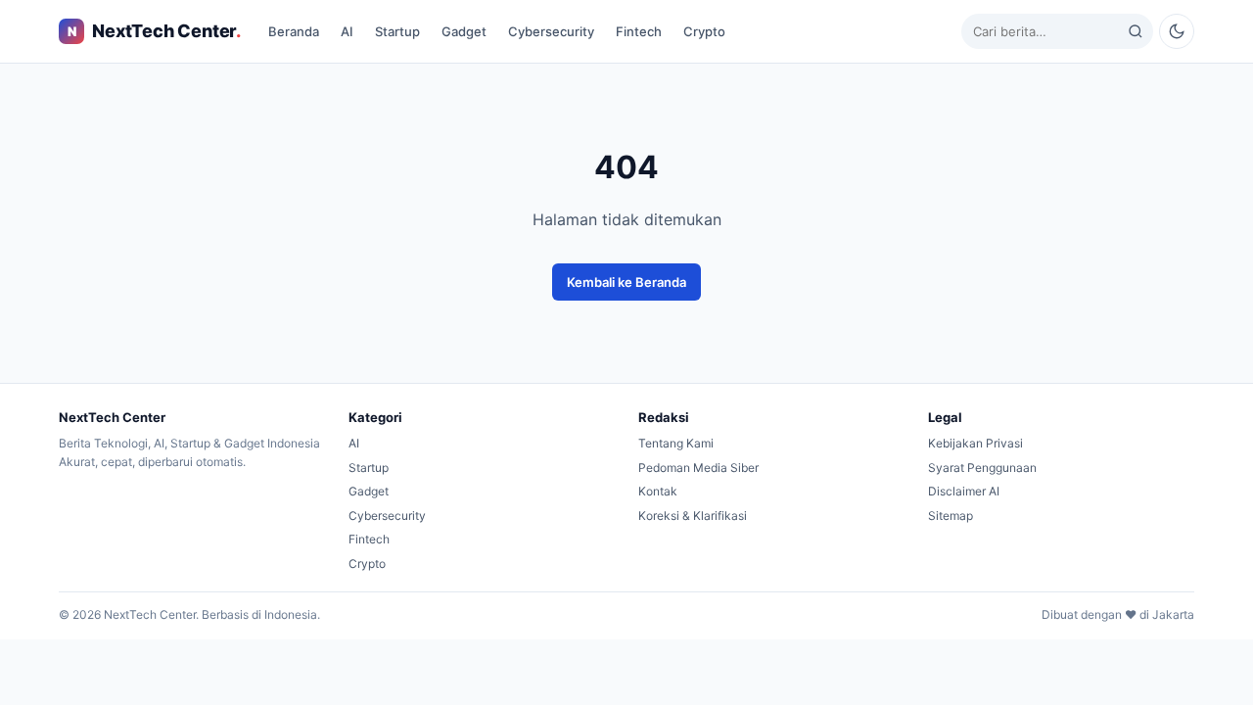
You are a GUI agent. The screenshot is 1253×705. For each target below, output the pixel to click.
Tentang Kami (676, 443)
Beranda (293, 31)
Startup (397, 31)
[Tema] (1176, 31)
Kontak (657, 491)
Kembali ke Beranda (626, 282)
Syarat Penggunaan (982, 467)
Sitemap (950, 515)
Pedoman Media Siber (698, 467)
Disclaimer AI (963, 491)
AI (347, 31)
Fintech (639, 31)
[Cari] (1135, 31)
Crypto (704, 31)
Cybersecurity (551, 31)
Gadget (464, 31)
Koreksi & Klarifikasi (692, 515)
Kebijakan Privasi (975, 443)
